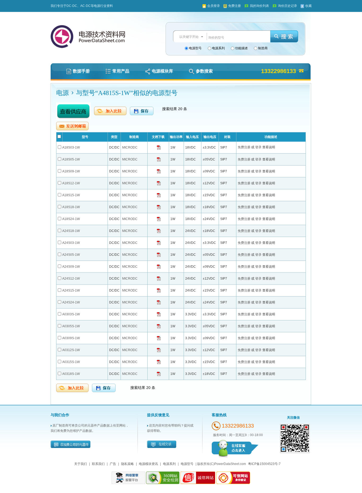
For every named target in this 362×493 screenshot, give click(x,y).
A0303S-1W (71, 314)
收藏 (308, 6)
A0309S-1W (71, 338)
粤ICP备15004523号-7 (264, 464)
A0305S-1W (71, 326)
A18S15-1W (71, 195)
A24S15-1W (71, 290)
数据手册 (81, 71)
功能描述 (241, 48)
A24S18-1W (71, 231)
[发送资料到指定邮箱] (72, 126)
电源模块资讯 (148, 464)
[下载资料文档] (159, 147)
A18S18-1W (71, 207)
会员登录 (213, 6)
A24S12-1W (71, 278)
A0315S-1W (71, 362)
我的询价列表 (259, 6)
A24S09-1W (71, 266)
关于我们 (80, 464)
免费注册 (234, 6)
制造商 (262, 48)
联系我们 (98, 464)
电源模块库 (162, 71)
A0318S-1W (71, 374)
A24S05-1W (71, 255)
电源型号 (195, 48)
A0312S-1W (71, 350)
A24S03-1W (71, 243)
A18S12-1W (71, 183)
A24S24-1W (71, 302)
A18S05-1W (71, 159)
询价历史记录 (287, 6)
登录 (258, 147)
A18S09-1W (71, 171)
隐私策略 (127, 464)
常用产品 (120, 71)
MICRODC (130, 147)
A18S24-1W (71, 219)
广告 (113, 464)
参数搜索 (204, 71)
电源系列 (218, 48)
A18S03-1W (71, 147)
